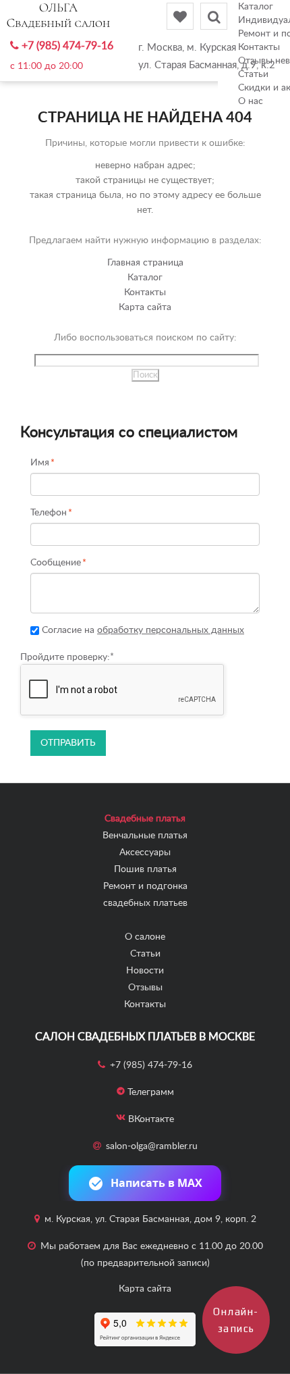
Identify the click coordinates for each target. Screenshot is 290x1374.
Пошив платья (145, 869)
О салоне (145, 937)
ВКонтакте (151, 1119)
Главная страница (145, 263)
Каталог (255, 6)
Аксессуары (145, 852)
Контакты (145, 292)
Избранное (180, 16)
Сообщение (55, 563)
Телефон (48, 513)
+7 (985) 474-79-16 (67, 46)
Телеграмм (150, 1092)
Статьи (145, 954)
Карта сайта (145, 307)
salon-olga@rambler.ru (152, 1146)
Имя (39, 463)
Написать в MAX (156, 1182)
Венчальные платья (145, 835)
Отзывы (145, 987)
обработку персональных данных (170, 630)
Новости (145, 970)
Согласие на (141, 630)
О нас (250, 101)
